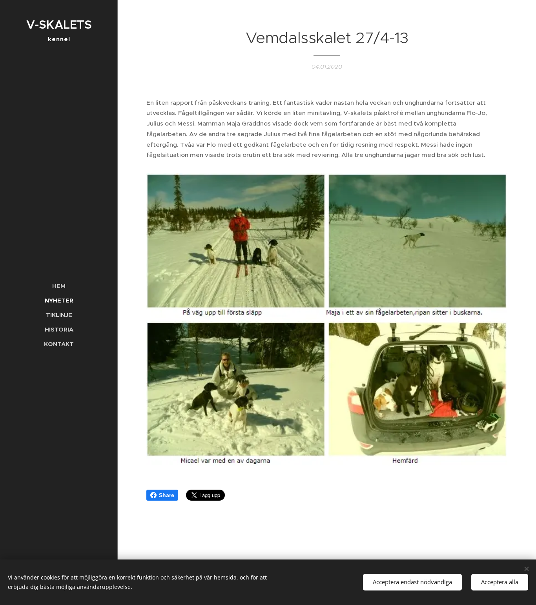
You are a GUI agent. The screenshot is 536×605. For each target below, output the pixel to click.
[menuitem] (58, 285)
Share (166, 495)
